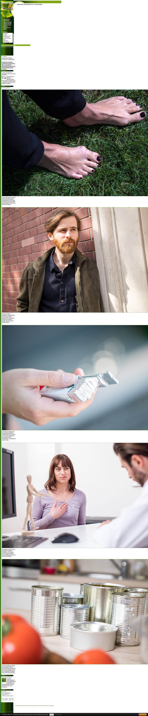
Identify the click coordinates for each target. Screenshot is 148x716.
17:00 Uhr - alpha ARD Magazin (8, 63)
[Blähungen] (8, 40)
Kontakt (5, 29)
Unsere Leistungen (7, 22)
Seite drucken (45, 705)
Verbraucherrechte (24, 705)
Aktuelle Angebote (7, 23)
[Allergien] (8, 34)
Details (51, 714)
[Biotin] (8, 39)
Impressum (37, 705)
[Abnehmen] (8, 33)
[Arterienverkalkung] (8, 38)
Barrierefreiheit (31, 705)
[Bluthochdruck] (8, 41)
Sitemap (41, 705)
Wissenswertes (6, 27)
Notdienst (5, 26)
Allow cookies (143, 714)
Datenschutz (17, 705)
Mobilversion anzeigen (7, 711)
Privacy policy (58, 714)
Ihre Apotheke (6, 19)
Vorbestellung (6, 20)
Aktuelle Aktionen (7, 24)
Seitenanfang (51, 705)
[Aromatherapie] (8, 37)
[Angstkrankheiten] (8, 36)
